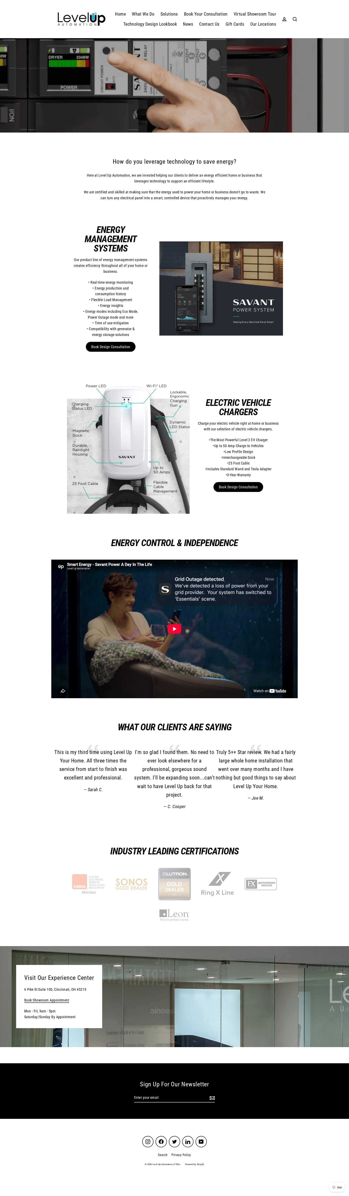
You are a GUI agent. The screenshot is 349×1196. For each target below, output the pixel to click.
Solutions (169, 14)
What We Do (143, 14)
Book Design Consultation (110, 347)
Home (120, 14)
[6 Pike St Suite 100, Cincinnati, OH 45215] (174, 996)
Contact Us (209, 24)
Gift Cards (235, 24)
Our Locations (263, 24)
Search (162, 1155)
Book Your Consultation (206, 14)
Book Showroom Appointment (46, 1000)
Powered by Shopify (194, 1164)
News (188, 24)
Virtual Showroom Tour (255, 14)
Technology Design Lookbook (150, 24)
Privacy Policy (181, 1155)
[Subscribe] (211, 1098)
